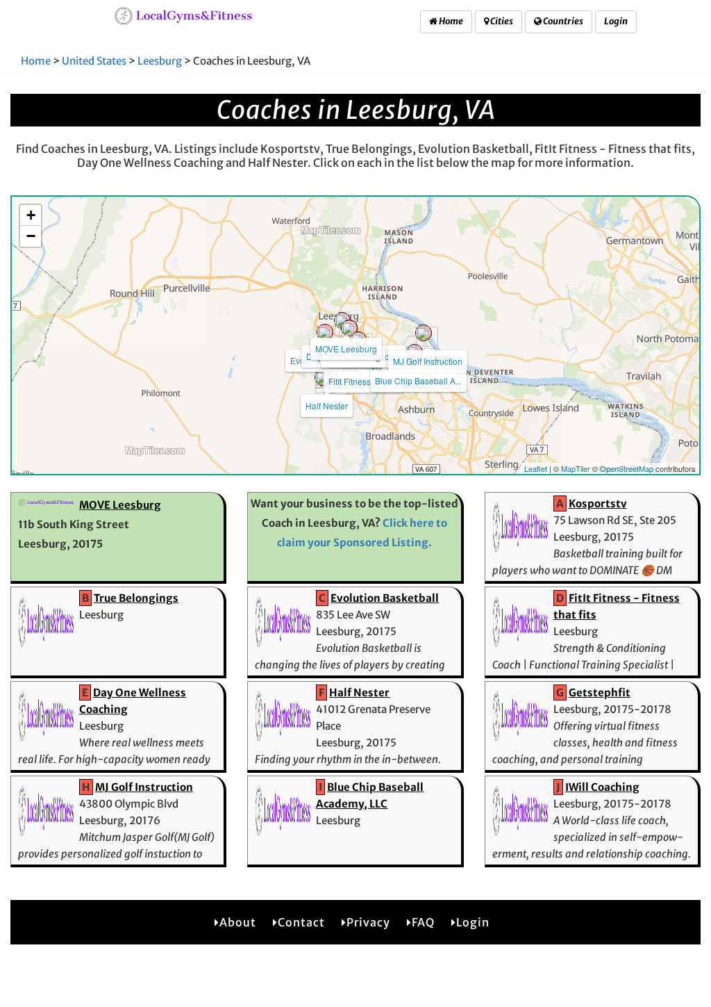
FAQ (423, 922)
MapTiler (575, 468)
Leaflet (535, 468)
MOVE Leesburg (346, 348)
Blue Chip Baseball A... (418, 380)
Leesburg (159, 60)
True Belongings (136, 598)
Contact (301, 922)
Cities (501, 21)
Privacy (368, 922)
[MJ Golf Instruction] (423, 333)
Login (616, 21)
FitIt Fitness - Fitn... (363, 381)
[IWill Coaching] (349, 328)
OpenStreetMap (626, 468)
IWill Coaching (602, 787)
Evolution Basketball (385, 598)
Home (450, 21)
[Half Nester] (323, 377)
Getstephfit (599, 692)
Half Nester (327, 405)
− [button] (30, 236)
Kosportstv (598, 503)
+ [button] (30, 215)
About (237, 922)
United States (94, 60)
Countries (562, 21)
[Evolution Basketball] (325, 332)
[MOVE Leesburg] (342, 320)
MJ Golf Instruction (427, 361)
